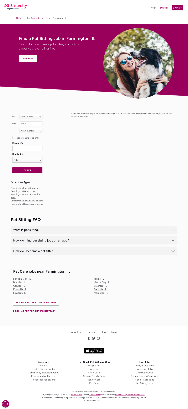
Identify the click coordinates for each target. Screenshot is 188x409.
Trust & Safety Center (43, 369)
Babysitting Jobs (145, 365)
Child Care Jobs (144, 372)
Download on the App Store (94, 350)
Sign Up (177, 7)
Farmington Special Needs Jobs (27, 200)
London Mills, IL (22, 278)
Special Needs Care (94, 376)
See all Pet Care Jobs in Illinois (36, 302)
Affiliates (43, 365)
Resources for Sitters (43, 379)
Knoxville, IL (19, 289)
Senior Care (93, 379)
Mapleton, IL (101, 292)
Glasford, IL (100, 285)
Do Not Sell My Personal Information (130, 394)
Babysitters (94, 365)
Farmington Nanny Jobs (23, 191)
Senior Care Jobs (144, 379)
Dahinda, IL (100, 289)
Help (153, 7)
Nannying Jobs (144, 369)
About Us (76, 332)
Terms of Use (76, 394)
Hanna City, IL (101, 282)
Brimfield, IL (19, 282)
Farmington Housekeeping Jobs (27, 204)
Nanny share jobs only (27, 137)
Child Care (94, 372)
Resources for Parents (43, 376)
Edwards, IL (19, 292)
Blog (103, 332)
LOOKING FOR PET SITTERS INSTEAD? (34, 311)
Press (114, 332)
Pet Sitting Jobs (144, 383)
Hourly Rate (18, 154)
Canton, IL (19, 285)
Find (14, 116)
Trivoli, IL (99, 278)
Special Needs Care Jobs (144, 376)
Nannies (94, 369)
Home (19, 18)
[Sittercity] (15, 6)
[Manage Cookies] (5, 404)
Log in (164, 7)
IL (46, 18)
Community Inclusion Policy (43, 372)
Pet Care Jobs (34, 18)
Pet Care (94, 383)
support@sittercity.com (94, 400)
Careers (91, 332)
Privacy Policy (94, 394)
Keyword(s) (18, 143)
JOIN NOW (27, 58)
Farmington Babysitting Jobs (25, 188)
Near (14, 123)
